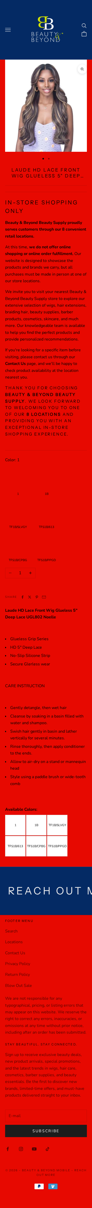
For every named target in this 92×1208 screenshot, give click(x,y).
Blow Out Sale (18, 985)
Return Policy (17, 974)
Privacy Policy (17, 964)
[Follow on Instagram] (21, 1149)
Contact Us (15, 953)
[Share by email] (44, 597)
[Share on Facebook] (22, 597)
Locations (14, 942)
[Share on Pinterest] (37, 597)
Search (11, 931)
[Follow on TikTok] (47, 1149)
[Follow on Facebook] (7, 1149)
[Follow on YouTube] (34, 1149)
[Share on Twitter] (30, 597)
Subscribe (46, 1131)
